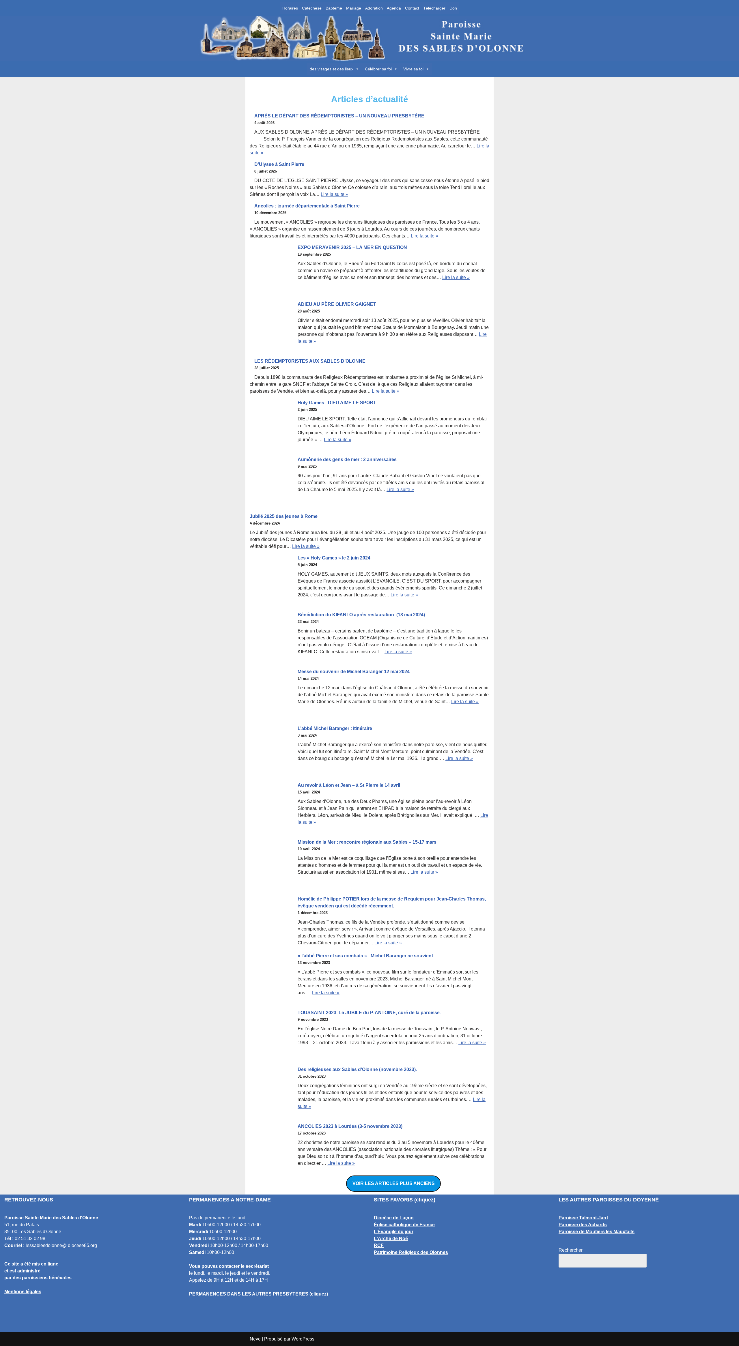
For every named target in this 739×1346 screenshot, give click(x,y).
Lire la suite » (334, 194)
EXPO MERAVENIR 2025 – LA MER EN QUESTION (352, 247)
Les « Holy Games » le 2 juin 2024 (334, 557)
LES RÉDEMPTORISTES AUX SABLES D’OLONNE (309, 361)
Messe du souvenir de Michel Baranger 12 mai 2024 (354, 671)
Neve (255, 1338)
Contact (412, 8)
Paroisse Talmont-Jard (583, 1217)
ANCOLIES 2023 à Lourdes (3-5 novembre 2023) (350, 1126)
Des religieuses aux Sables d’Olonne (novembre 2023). (357, 1069)
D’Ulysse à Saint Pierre (279, 164)
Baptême (334, 8)
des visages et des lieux (331, 69)
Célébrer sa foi (378, 69)
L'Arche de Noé (391, 1238)
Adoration (374, 8)
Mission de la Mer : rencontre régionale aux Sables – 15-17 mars (367, 842)
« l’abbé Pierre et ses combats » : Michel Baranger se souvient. (366, 955)
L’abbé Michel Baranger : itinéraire (335, 728)
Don (453, 8)
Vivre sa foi (413, 69)
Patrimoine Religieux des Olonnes (411, 1252)
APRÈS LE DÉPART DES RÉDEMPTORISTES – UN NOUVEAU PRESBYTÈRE (339, 115)
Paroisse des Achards (583, 1224)
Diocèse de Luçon (394, 1217)
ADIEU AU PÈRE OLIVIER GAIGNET (337, 304)
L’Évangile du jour (393, 1231)
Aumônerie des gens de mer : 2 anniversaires (347, 459)
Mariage (353, 8)
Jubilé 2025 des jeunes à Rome (284, 516)
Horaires (290, 8)
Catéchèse (312, 8)
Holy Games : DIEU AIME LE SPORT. (337, 402)
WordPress (303, 1338)
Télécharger (434, 8)
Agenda (394, 8)
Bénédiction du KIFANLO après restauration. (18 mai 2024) (361, 614)
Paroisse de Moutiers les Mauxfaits (597, 1231)
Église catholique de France (404, 1224)
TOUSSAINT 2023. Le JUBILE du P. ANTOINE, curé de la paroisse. (369, 1012)
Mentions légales (22, 1291)
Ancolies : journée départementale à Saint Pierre (307, 205)
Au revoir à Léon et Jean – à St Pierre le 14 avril (349, 785)
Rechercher (571, 1250)
